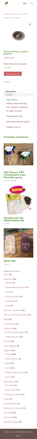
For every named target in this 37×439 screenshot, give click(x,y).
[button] (30, 24)
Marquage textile (10, 403)
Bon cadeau (9, 385)
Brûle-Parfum (10, 390)
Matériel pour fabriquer (13, 408)
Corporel (8, 354)
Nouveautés (8, 417)
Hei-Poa (7, 341)
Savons (8, 377)
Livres (6, 399)
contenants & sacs (12, 336)
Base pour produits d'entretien (15, 314)
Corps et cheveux (11, 358)
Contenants (23, 82)
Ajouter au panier (13, 73)
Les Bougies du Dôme (12, 394)
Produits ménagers (11, 422)
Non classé (8, 412)
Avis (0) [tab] (9, 94)
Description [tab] (11, 91)
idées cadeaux (15, 82)
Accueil (6, 14)
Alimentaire (8, 279)
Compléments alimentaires (15, 287)
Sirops (7, 305)
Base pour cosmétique (12, 310)
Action (6, 274)
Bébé (6, 319)
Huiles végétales (10, 346)
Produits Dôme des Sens (14, 372)
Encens (19, 14)
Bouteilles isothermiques (14, 332)
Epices (7, 292)
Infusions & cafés (12, 296)
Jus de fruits (10, 301)
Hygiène (13, 14)
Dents (7, 363)
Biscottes (8, 283)
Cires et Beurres (10, 324)
